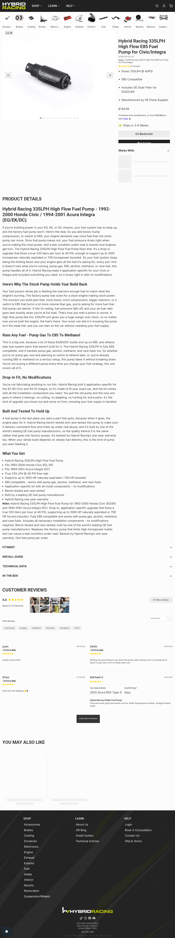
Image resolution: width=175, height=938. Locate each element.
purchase (50, 628)
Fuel (27, 868)
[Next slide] (110, 75)
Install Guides (85, 835)
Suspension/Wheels (37, 896)
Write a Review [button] (162, 600)
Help (69, 5)
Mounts (29, 885)
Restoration (31, 890)
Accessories (32, 824)
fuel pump (9, 628)
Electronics (31, 846)
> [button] (88, 719)
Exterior (29, 863)
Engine (28, 852)
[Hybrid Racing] (14, 5)
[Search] (156, 5)
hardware (64, 628)
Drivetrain (30, 841)
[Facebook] (89, 918)
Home (121, 60)
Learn (52, 5)
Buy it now (144, 142)
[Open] (6, 931)
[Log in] (163, 5)
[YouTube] (93, 918)
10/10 (76, 628)
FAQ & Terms (133, 841)
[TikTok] (81, 918)
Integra (23, 628)
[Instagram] (85, 918)
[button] (144, 133)
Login (128, 824)
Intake (28, 874)
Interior (28, 879)
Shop (35, 5)
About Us (82, 824)
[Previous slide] (8, 75)
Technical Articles (87, 841)
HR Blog (81, 830)
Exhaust (29, 857)
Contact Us (132, 835)
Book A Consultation (138, 830)
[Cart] (170, 5)
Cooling (29, 835)
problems (36, 628)
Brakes (28, 830)
